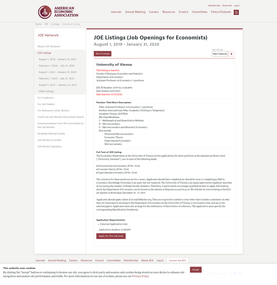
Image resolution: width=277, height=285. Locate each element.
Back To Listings (102, 53)
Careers (154, 12)
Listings (55, 24)
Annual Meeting (135, 12)
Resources (168, 12)
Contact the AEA (177, 260)
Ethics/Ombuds (221, 12)
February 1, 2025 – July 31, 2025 (56, 78)
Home (38, 24)
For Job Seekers (46, 104)
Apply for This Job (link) (111, 236)
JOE (46, 24)
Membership (214, 5)
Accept (195, 269)
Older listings (46, 91)
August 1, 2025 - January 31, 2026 (57, 72)
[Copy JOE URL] (231, 54)
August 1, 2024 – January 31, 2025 (58, 85)
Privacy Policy (140, 276)
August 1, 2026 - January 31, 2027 (57, 59)
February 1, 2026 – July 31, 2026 (57, 65)
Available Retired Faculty (51, 133)
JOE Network (48, 35)
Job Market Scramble (49, 140)
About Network (49, 46)
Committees (199, 12)
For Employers (46, 97)
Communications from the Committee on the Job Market (61, 125)
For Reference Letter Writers (53, 110)
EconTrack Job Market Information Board (61, 117)
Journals (116, 12)
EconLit (183, 12)
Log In (237, 5)
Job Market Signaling (49, 146)
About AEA (227, 5)
